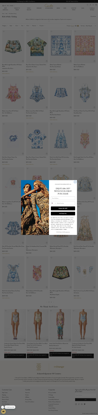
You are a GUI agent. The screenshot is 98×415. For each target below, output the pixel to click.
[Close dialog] (75, 182)
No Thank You (63, 214)
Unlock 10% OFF (63, 208)
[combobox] (53, 203)
